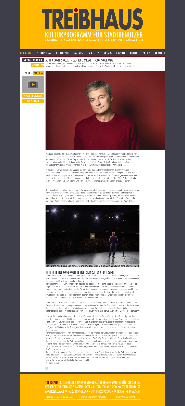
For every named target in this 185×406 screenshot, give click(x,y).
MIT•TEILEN (33, 101)
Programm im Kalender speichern (92, 397)
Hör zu (27, 73)
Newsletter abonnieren (125, 397)
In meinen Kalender (32, 96)
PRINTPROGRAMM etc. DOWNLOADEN (59, 397)
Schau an (38, 73)
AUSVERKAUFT (38, 65)
